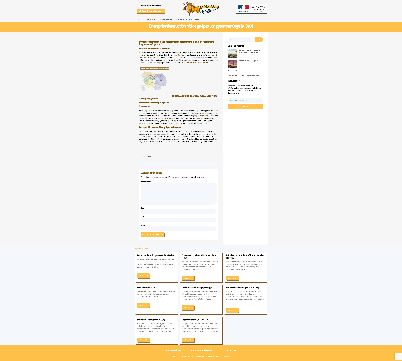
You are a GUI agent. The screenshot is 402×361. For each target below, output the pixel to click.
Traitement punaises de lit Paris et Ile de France (199, 256)
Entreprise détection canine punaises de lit (242, 71)
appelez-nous (179, 55)
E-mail (144, 216)
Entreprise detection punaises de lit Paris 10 (156, 255)
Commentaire (147, 181)
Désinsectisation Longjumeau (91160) (242, 287)
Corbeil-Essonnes (191, 63)
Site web (144, 225)
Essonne (205, 116)
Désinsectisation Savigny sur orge (197, 287)
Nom (143, 208)
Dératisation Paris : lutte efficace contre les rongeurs (245, 256)
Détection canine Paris (147, 287)
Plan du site (230, 350)
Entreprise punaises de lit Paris (203, 350)
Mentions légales (174, 350)
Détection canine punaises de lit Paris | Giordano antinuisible (249, 51)
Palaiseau (206, 63)
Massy (200, 63)
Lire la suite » (143, 276)
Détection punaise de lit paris (248, 61)
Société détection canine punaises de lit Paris (244, 75)
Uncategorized (150, 19)
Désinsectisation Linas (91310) (195, 319)
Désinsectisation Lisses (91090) (151, 319)
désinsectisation (166, 118)
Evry (183, 63)
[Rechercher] (259, 39)
